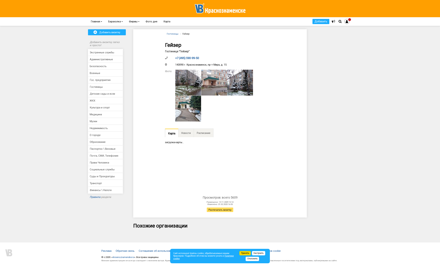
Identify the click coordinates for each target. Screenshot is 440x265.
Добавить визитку (107, 32)
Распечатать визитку (220, 209)
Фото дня (151, 21)
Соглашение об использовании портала (162, 250)
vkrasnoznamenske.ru (123, 257)
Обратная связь (125, 250)
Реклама (106, 250)
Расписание (203, 133)
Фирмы (134, 21)
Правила (95, 197)
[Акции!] (333, 21)
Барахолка (115, 21)
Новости (186, 133)
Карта (166, 21)
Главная (96, 21)
